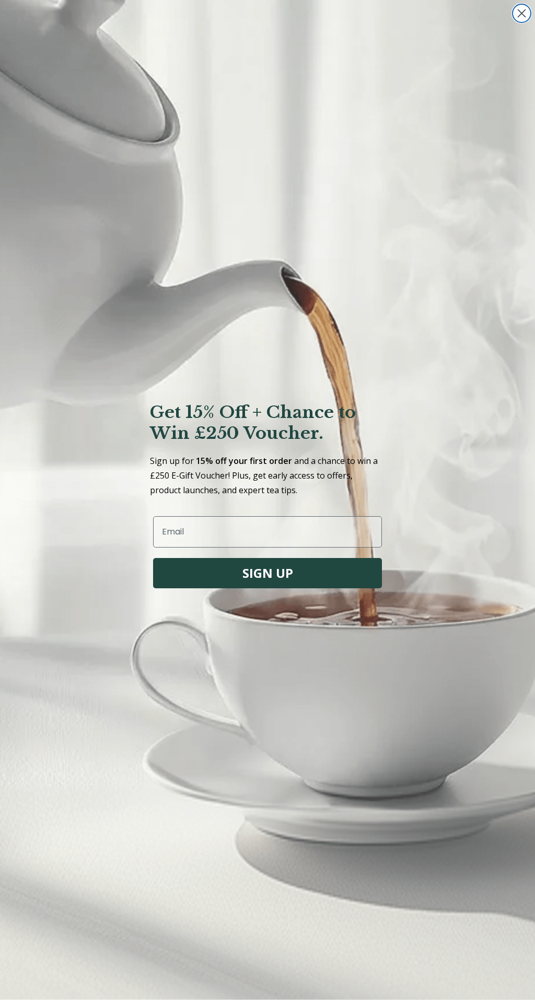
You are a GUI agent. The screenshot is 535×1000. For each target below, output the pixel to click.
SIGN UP (267, 573)
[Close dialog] (522, 13)
